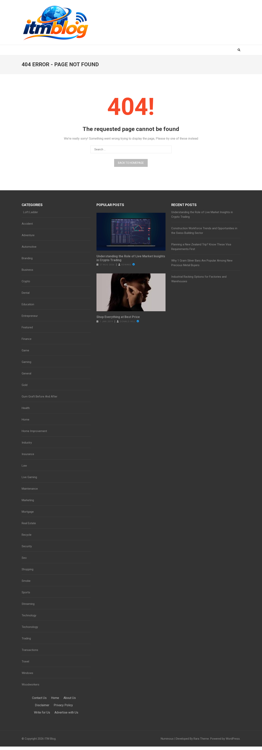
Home (25, 419)
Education (28, 304)
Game (25, 350)
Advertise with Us (66, 712)
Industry (27, 442)
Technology (29, 615)
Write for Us (42, 712)
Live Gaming (29, 477)
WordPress (233, 738)
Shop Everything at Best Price (118, 317)
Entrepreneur (30, 316)
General (26, 373)
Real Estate (29, 523)
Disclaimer (42, 705)
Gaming (26, 362)
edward (126, 264)
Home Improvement (34, 431)
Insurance (28, 454)
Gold (24, 385)
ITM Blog (50, 738)
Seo (24, 558)
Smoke (26, 581)
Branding (27, 258)
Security (27, 546)
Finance (26, 339)
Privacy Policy (63, 705)
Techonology (30, 627)
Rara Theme (201, 738)
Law (24, 465)
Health (26, 408)
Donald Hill (128, 321)
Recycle (26, 534)
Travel (25, 661)
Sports (26, 592)
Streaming (28, 604)
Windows (27, 673)
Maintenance (30, 488)
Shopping (27, 569)
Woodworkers (30, 684)
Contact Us (39, 698)
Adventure (28, 235)
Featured (27, 327)
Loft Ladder (30, 212)
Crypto (26, 281)
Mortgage (28, 511)
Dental (26, 293)
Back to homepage (131, 162)
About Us (69, 698)
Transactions (30, 650)
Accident (27, 223)
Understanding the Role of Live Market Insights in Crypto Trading (130, 258)
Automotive (29, 246)
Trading (26, 638)
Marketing (28, 500)
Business (27, 270)
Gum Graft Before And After (39, 396)
